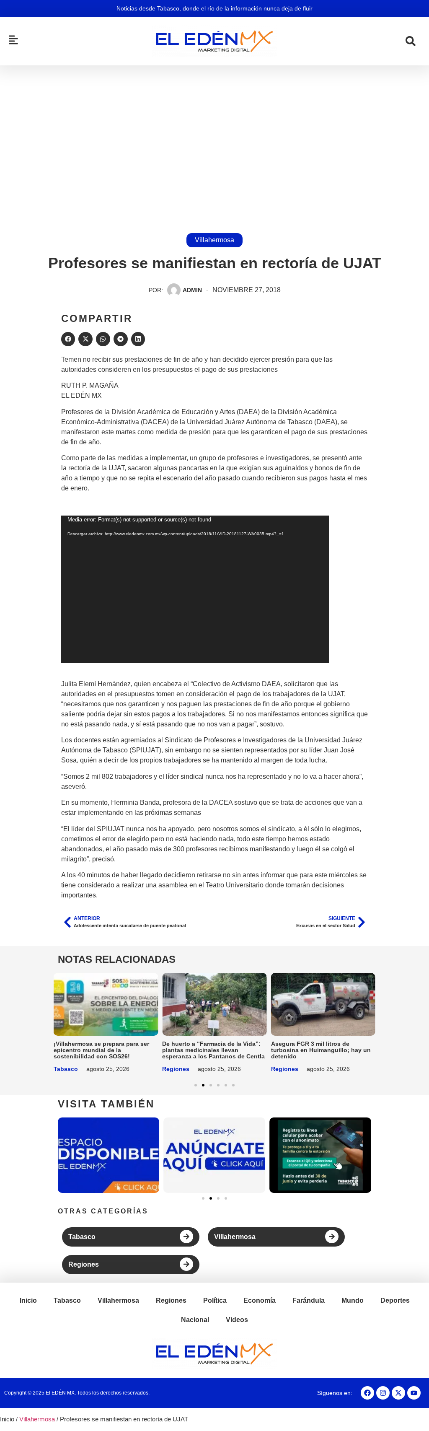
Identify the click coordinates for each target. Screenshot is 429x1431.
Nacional (195, 1319)
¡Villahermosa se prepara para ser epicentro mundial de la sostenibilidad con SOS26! (101, 1050)
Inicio (28, 1300)
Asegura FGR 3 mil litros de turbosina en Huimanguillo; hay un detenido (321, 1050)
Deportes (395, 1300)
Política (215, 1300)
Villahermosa (214, 240)
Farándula (308, 1300)
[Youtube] (414, 1393)
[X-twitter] (398, 1393)
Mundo (352, 1300)
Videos (237, 1319)
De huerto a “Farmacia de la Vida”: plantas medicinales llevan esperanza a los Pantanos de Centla (213, 1050)
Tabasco (66, 1068)
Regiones (175, 1068)
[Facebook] (367, 1393)
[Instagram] (383, 1393)
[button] (68, 339)
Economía (259, 1300)
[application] (195, 589)
